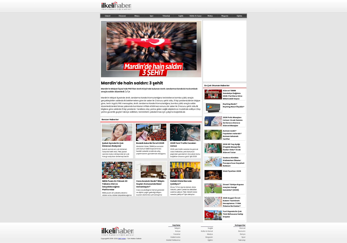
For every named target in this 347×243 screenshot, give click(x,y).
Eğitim (239, 16)
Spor (151, 16)
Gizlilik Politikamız (173, 240)
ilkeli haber (122, 239)
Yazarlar (176, 234)
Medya (210, 16)
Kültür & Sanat (195, 16)
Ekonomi (122, 16)
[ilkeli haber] (116, 11)
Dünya (136, 16)
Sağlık (180, 16)
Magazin (224, 16)
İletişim (177, 228)
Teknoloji (166, 16)
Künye (177, 231)
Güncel (107, 16)
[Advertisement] (224, 50)
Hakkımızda (175, 237)
